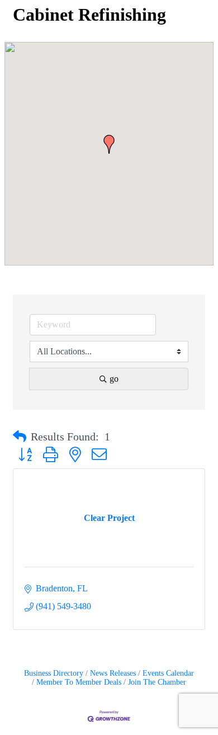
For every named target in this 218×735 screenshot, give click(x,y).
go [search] (114, 378)
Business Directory (53, 673)
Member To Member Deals (78, 682)
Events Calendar (168, 673)
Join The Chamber (157, 682)
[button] (109, 144)
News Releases (113, 673)
